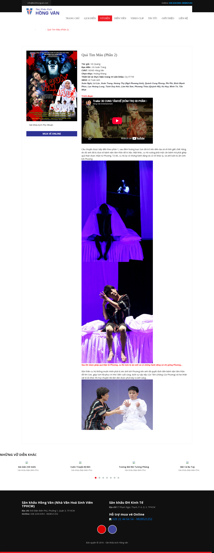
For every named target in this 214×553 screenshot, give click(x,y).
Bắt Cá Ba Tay (187, 467)
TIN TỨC (152, 18)
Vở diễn (40, 29)
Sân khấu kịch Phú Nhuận (41, 125)
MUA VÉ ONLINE (52, 133)
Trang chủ (29, 29)
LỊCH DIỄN (90, 18)
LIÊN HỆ (183, 18)
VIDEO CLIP (137, 18)
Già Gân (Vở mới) (27, 467)
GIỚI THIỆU (168, 18)
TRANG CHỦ (73, 18)
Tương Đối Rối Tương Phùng (134, 467)
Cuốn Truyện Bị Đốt (80, 467)
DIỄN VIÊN (120, 18)
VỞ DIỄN (105, 18)
